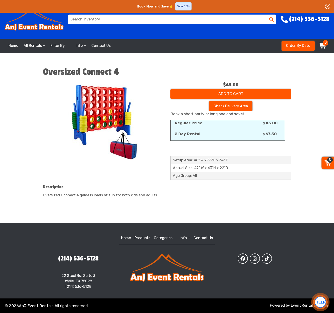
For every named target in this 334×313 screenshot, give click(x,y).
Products (142, 238)
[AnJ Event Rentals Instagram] (255, 258)
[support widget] (320, 302)
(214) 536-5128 (78, 258)
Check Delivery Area (231, 106)
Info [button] (80, 45)
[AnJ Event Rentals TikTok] (267, 258)
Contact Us (101, 45)
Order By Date (298, 45)
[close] (327, 6)
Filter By (57, 45)
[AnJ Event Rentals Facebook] (243, 258)
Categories (163, 238)
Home (13, 45)
